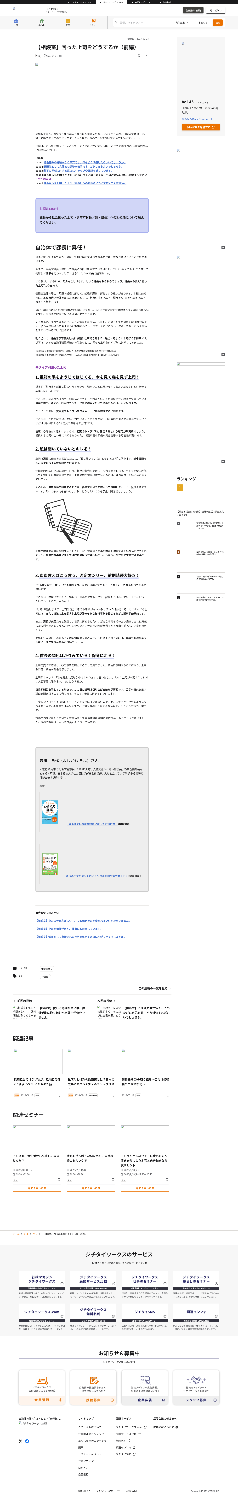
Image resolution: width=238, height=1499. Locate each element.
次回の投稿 (104, 1001)
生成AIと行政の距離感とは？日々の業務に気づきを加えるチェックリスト (91, 1084)
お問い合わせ (132, 1491)
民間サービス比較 (143, 2)
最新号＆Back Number (195, 119)
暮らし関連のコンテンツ (92, 1441)
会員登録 (83, 1474)
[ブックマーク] (139, 55)
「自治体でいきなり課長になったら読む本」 (92, 824)
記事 (26, 1233)
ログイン (217, 10)
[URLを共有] (146, 55)
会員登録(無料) (193, 10)
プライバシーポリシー (106, 1491)
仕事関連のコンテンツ (91, 1434)
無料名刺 (167, 2)
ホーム (16, 1233)
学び (35, 1233)
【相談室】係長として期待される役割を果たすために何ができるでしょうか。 (80, 937)
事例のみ (203, 22)
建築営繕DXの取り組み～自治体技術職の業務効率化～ (145, 1081)
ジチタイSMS (123, 1454)
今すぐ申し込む (37, 1188)
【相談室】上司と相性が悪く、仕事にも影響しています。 (68, 929)
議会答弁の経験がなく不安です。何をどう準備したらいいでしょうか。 (85, 162)
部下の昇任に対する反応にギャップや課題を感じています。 (78, 170)
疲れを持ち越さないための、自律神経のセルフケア (90, 1158)
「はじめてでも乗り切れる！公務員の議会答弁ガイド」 (96, 876)
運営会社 (82, 1491)
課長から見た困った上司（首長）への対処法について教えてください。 (85, 183)
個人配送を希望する (198, 127)
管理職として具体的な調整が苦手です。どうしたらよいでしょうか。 (84, 166)
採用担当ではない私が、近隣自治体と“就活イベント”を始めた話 (37, 1081)
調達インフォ (123, 1447)
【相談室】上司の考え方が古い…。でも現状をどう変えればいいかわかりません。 (83, 921)
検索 (217, 22)
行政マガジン (86, 1461)
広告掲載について (163, 1427)
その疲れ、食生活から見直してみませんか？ (36, 1158)
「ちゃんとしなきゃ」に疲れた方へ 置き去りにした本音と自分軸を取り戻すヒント (144, 1160)
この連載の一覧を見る (153, 988)
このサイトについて (90, 1427)
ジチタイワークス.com (81, 2)
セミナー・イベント (90, 1454)
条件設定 (180, 22)
